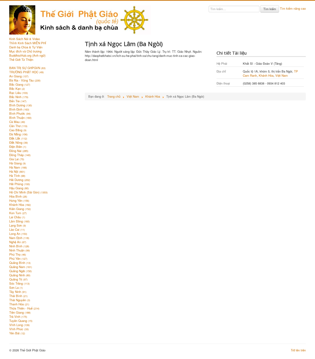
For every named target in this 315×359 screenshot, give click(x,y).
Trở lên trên (298, 350)
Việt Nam (281, 75)
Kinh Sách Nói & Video (24, 39)
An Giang (19, 76)
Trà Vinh (18, 317)
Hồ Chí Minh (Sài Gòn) (28, 192)
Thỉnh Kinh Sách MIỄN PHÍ (27, 43)
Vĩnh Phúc (19, 329)
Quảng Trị (18, 279)
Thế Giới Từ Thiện (21, 60)
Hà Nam (18, 167)
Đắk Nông (18, 142)
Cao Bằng (18, 130)
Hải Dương (19, 180)
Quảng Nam (20, 267)
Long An (18, 234)
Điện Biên (17, 147)
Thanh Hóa (19, 304)
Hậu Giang (19, 188)
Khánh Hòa (20, 205)
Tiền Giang (20, 312)
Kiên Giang (20, 209)
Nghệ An (17, 242)
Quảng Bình (20, 263)
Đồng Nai (18, 151)
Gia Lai (16, 159)
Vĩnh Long (19, 325)
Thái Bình (18, 296)
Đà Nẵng (18, 134)
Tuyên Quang (21, 321)
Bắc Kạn (17, 89)
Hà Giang (17, 163)
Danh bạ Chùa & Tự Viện (25, 47)
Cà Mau (17, 122)
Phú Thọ (17, 254)
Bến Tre (18, 101)
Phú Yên (18, 259)
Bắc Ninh (18, 97)
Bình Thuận (20, 118)
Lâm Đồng (19, 221)
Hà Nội (17, 171)
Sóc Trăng (19, 283)
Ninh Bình (19, 246)
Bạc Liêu (18, 93)
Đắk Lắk (18, 138)
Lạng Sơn (17, 225)
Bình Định (19, 109)
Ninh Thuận (19, 250)
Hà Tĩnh (17, 176)
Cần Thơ (18, 126)
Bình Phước (20, 113)
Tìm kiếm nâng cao (293, 8)
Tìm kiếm (269, 9)
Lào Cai (17, 230)
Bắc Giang (19, 84)
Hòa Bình (18, 196)
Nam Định (19, 238)
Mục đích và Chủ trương (25, 51)
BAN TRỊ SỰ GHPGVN (27, 68)
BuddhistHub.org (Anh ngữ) (27, 55)
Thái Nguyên (19, 300)
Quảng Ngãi (20, 271)
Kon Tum (18, 213)
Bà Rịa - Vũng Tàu (25, 80)
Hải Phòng (19, 184)
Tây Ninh (18, 292)
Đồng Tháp (20, 155)
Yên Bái (17, 333)
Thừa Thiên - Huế (24, 308)
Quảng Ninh (19, 275)
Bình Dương (20, 105)
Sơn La (16, 288)
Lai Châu (17, 217)
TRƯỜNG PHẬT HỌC (26, 72)
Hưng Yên (19, 200)
